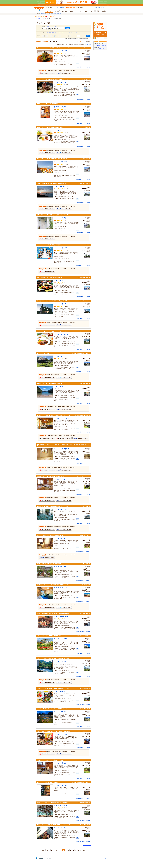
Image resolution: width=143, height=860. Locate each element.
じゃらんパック (57, 11)
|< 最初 (42, 850)
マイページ (107, 7)
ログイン (57, 7)
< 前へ (47, 850)
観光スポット (49, 26)
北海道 (46, 32)
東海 (60, 32)
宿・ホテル (38, 18)
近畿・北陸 (64, 32)
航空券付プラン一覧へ (49, 73)
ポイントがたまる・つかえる (41, 16)
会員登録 (62, 7)
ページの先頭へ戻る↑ (87, 845)
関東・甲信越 (55, 32)
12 (75, 850)
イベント (55, 26)
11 (73, 850)
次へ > (79, 850)
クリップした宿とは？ (102, 45)
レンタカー (80, 11)
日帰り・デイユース (57, 13)
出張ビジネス (43, 13)
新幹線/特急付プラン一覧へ (48, 438)
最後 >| (84, 850)
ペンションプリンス (49, 29)
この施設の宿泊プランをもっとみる (83, 67)
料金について (88, 44)
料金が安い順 (87, 41)
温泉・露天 (48, 13)
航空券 (86, 11)
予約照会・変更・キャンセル (99, 7)
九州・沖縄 (76, 32)
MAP (77, 63)
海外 (98, 11)
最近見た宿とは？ (103, 48)
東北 (50, 32)
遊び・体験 (64, 11)
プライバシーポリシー (103, 858)
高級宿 (52, 13)
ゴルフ (92, 11)
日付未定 (57, 35)
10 (70, 850)
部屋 (72, 35)
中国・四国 (70, 32)
